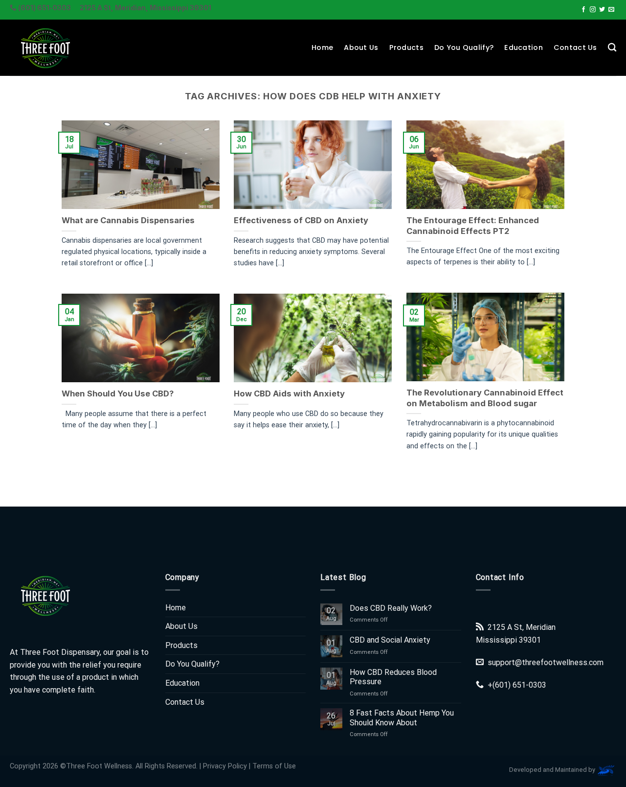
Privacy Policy (225, 766)
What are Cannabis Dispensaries (128, 220)
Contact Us (575, 47)
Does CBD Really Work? (391, 608)
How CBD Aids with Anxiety (289, 393)
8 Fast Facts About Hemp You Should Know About (402, 717)
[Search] (612, 48)
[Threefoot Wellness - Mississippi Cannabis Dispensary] (59, 47)
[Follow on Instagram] (593, 9)
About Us (361, 47)
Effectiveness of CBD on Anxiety (301, 220)
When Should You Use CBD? (118, 393)
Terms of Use (274, 766)
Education (523, 47)
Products (406, 47)
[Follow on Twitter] (602, 9)
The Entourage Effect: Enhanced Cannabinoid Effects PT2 (472, 225)
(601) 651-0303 (519, 685)
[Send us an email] (611, 9)
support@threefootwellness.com (546, 662)
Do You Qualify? (463, 47)
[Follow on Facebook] (583, 9)
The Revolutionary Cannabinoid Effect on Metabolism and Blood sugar (484, 398)
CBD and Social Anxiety (390, 640)
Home (322, 47)
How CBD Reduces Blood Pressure (393, 677)
